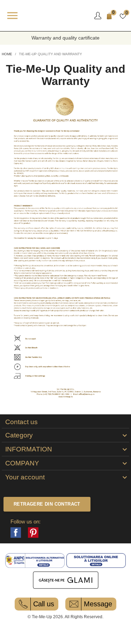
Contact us (21, 422)
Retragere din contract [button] (47, 504)
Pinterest (33, 532)
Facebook (15, 532)
